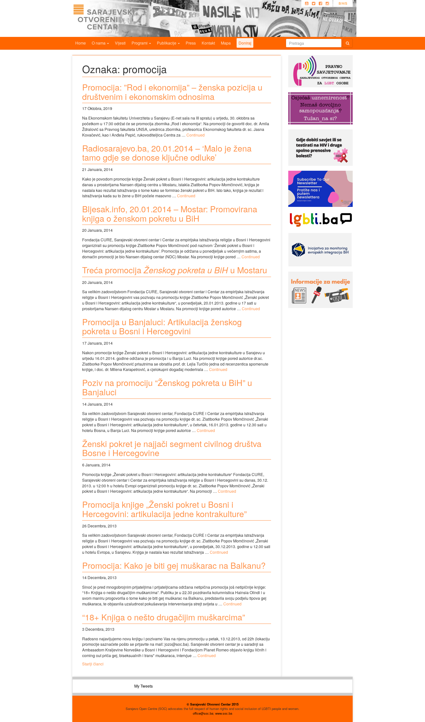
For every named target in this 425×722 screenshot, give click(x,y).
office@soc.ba (203, 713)
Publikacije (167, 43)
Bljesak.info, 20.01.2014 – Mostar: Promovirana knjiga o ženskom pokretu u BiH (169, 213)
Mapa (226, 43)
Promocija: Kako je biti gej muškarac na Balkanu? (174, 565)
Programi (140, 43)
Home (80, 43)
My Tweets (143, 686)
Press (191, 43)
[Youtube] (307, 3)
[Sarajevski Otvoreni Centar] (114, 18)
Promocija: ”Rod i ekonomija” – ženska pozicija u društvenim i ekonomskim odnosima (172, 91)
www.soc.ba (223, 713)
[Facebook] (320, 3)
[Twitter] (314, 3)
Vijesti (120, 43)
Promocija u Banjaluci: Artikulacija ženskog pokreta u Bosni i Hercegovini (162, 326)
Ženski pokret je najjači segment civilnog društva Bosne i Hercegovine (171, 448)
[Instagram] (327, 3)
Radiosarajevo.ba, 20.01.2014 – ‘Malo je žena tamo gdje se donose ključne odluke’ (167, 152)
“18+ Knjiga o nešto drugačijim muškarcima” (163, 617)
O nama (99, 43)
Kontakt (208, 43)
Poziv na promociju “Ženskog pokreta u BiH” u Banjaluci (167, 387)
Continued (195, 135)
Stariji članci (93, 664)
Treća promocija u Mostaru (174, 270)
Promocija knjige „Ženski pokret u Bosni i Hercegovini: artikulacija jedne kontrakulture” (164, 508)
